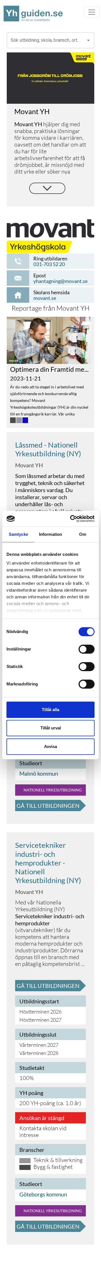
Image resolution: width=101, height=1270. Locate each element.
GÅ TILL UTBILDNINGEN (48, 805)
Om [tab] (82, 534)
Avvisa (50, 746)
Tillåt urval (50, 727)
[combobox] (46, 40)
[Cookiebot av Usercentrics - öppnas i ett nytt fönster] (71, 518)
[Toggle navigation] (92, 12)
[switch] (87, 649)
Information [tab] (50, 534)
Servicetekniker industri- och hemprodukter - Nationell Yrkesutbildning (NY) (48, 862)
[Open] (88, 40)
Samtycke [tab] (18, 534)
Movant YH (29, 465)
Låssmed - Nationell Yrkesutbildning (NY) (48, 449)
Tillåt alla (50, 709)
